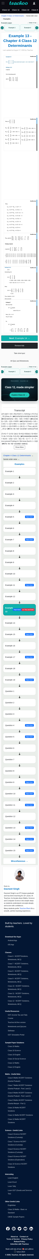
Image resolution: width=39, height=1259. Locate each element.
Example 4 (9, 505)
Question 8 (9, 771)
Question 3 (9, 714)
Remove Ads (19, 346)
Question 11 (19, 805)
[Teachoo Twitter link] (20, 1228)
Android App (12, 940)
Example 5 (19, 517)
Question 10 (19, 794)
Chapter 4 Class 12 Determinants (12, 16)
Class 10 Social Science (17, 1059)
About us (14, 1236)
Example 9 (9, 562)
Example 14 (10, 623)
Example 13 (19, 610)
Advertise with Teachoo (19, 1244)
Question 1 (9, 691)
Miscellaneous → (19, 861)
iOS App (11, 944)
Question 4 (19, 725)
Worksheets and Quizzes (17, 1026)
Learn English (13, 1178)
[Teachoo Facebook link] (8, 1228)
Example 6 (9, 528)
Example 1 (9, 471)
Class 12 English (14, 1067)
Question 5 (19, 737)
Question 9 (19, 782)
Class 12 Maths (13, 1063)
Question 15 (19, 851)
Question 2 (9, 703)
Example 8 (9, 551)
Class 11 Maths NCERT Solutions (20, 1115)
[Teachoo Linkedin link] (31, 1228)
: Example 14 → (19, 338)
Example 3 (9, 494)
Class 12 (6, 10)
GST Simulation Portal (16, 1035)
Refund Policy (19, 1241)
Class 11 (15, 10)
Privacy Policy (27, 1239)
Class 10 (25, 10)
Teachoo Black (25, 908)
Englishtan (12, 1205)
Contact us (24, 1236)
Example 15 (19, 634)
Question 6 (9, 748)
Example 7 (19, 540)
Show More (19, 447)
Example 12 (10, 596)
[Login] (34, 3)
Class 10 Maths (13, 1046)
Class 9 (35, 10)
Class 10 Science (14, 1050)
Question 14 (19, 839)
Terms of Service (13, 1239)
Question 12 (10, 816)
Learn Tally (12, 1186)
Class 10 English (14, 1055)
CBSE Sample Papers (16, 1217)
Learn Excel (12, 1182)
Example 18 (10, 668)
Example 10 (10, 574)
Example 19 (19, 680)
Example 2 (9, 483)
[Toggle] (3, 3)
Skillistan (11, 1031)
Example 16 (10, 646)
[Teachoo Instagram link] (14, 1228)
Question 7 (9, 759)
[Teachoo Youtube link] (26, 1228)
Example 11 (19, 585)
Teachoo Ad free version (17, 1022)
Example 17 (19, 657)
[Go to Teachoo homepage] (18, 3)
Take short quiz (19, 353)
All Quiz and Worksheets (19, 361)
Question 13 (19, 828)
